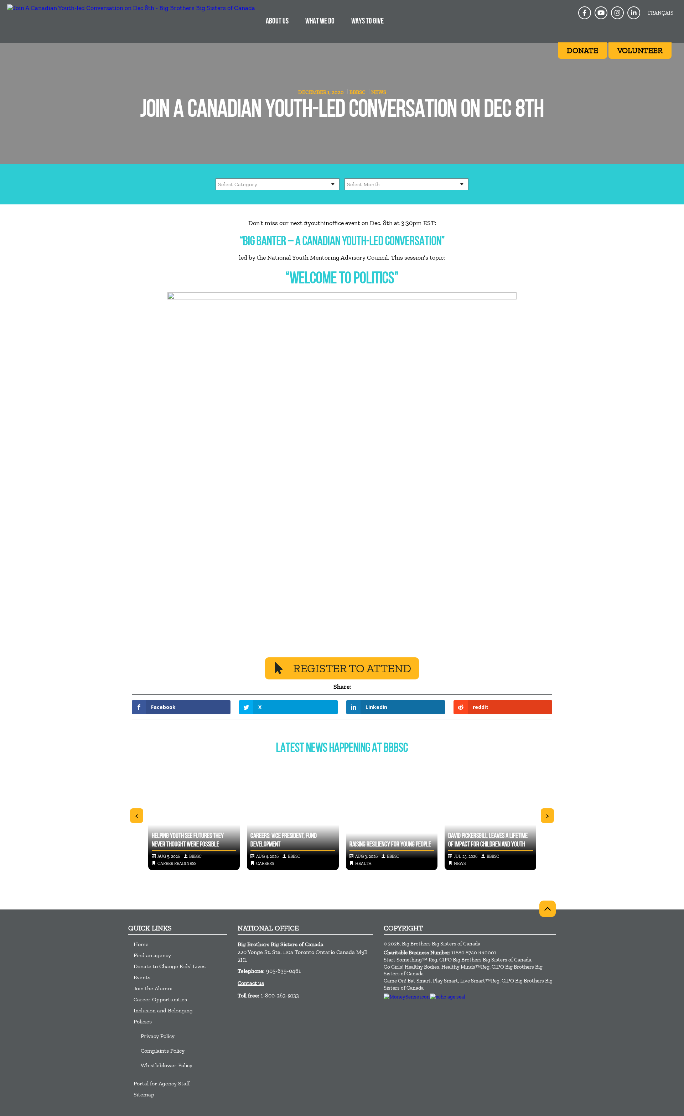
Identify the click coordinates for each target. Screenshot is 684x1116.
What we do (320, 21)
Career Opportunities (160, 999)
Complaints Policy (163, 1050)
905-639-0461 (283, 971)
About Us (277, 21)
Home (141, 944)
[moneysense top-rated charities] (407, 997)
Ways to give (367, 21)
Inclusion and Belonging (163, 1010)
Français (660, 13)
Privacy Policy (158, 1036)
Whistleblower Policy (166, 1065)
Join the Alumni (153, 988)
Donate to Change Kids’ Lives (170, 966)
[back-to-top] (547, 909)
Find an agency (152, 955)
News (378, 92)
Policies (143, 1021)
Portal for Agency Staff (162, 1083)
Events (142, 977)
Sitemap (144, 1094)
